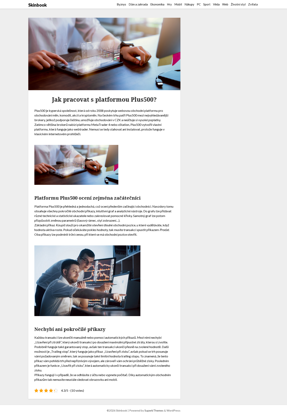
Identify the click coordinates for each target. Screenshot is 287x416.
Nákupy (189, 4)
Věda (216, 4)
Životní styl (238, 4)
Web (225, 4)
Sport (206, 4)
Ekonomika (157, 4)
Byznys (121, 4)
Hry (169, 4)
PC (199, 4)
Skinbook (37, 5)
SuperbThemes (153, 410)
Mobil (178, 4)
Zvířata (253, 4)
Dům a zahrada (138, 4)
